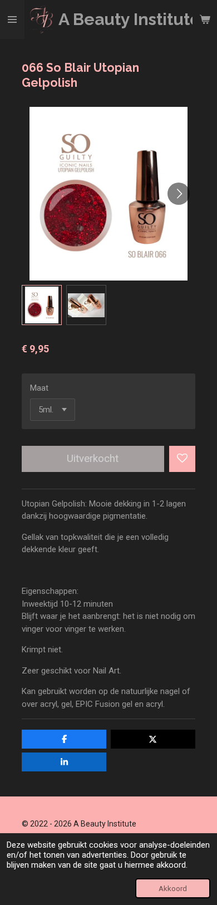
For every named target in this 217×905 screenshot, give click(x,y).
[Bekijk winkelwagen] (205, 19)
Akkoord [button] (173, 888)
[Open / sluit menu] (12, 19)
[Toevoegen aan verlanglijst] (182, 459)
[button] (42, 305)
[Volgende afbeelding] (178, 194)
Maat (39, 388)
